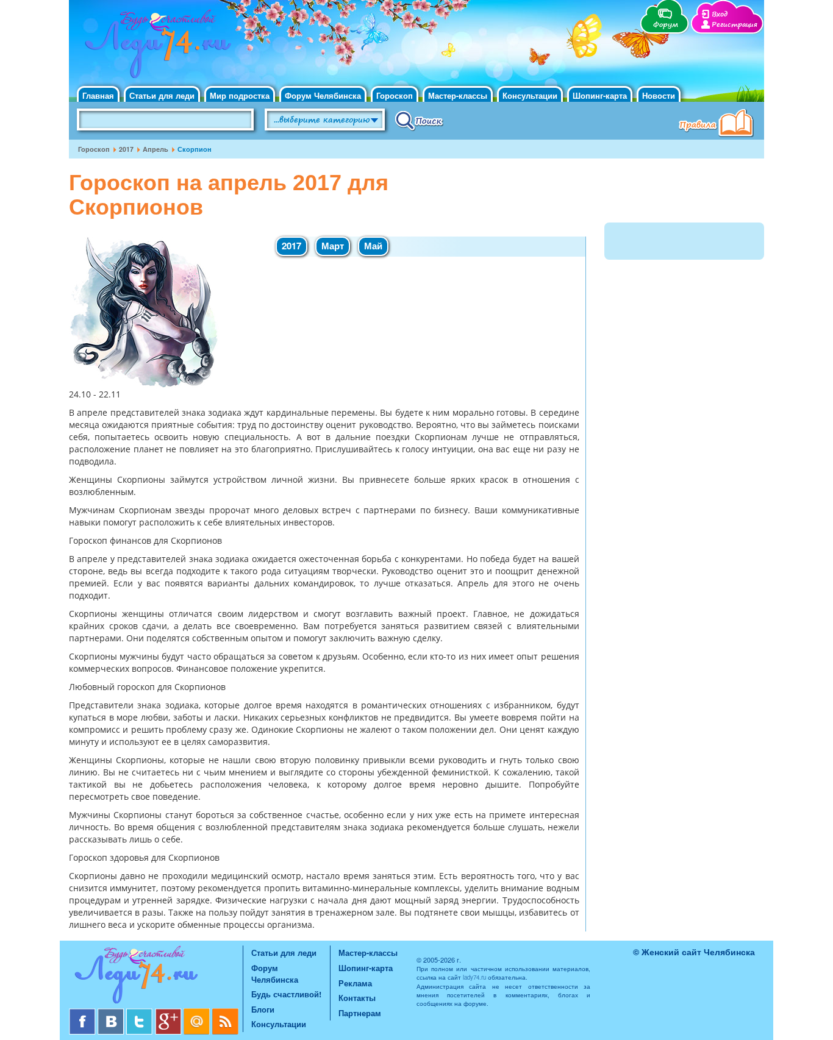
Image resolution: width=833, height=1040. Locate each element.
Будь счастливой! (286, 994)
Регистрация (734, 25)
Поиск (419, 120)
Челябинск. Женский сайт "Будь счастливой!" (155, 47)
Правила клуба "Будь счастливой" (718, 124)
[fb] (83, 1012)
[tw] (140, 1012)
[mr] (198, 1012)
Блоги (262, 1009)
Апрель (155, 149)
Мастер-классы (457, 95)
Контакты (357, 997)
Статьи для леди (162, 95)
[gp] (169, 1012)
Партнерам (359, 1013)
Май (373, 245)
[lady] (156, 977)
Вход (720, 14)
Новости (658, 95)
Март (332, 245)
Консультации (529, 95)
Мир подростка (240, 95)
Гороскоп (394, 95)
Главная (98, 95)
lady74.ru (474, 977)
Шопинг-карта (600, 95)
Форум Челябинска (323, 95)
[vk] (112, 1012)
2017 (126, 149)
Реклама (355, 983)
